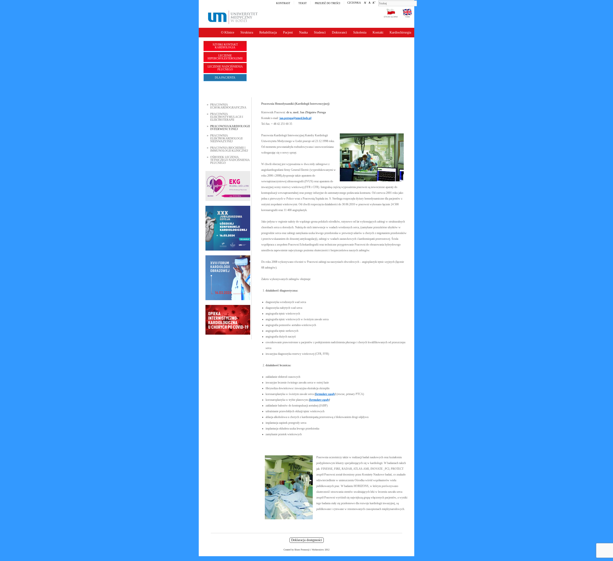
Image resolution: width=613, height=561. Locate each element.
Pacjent (288, 32)
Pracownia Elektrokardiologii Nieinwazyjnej (226, 138)
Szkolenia (359, 32)
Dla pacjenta (225, 77)
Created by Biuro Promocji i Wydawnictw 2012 (306, 549)
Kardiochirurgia (400, 32)
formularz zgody (325, 394)
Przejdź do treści (327, 3)
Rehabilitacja (268, 32)
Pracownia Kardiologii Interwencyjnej (230, 128)
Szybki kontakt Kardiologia (225, 46)
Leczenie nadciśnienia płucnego (225, 68)
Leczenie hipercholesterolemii (225, 57)
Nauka (303, 32)
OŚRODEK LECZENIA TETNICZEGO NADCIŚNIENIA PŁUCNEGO (230, 160)
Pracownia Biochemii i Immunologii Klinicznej (229, 149)
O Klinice (227, 32)
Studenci (320, 32)
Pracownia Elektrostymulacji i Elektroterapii (226, 116)
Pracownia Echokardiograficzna (228, 106)
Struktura (246, 32)
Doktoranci (339, 32)
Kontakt (378, 32)
